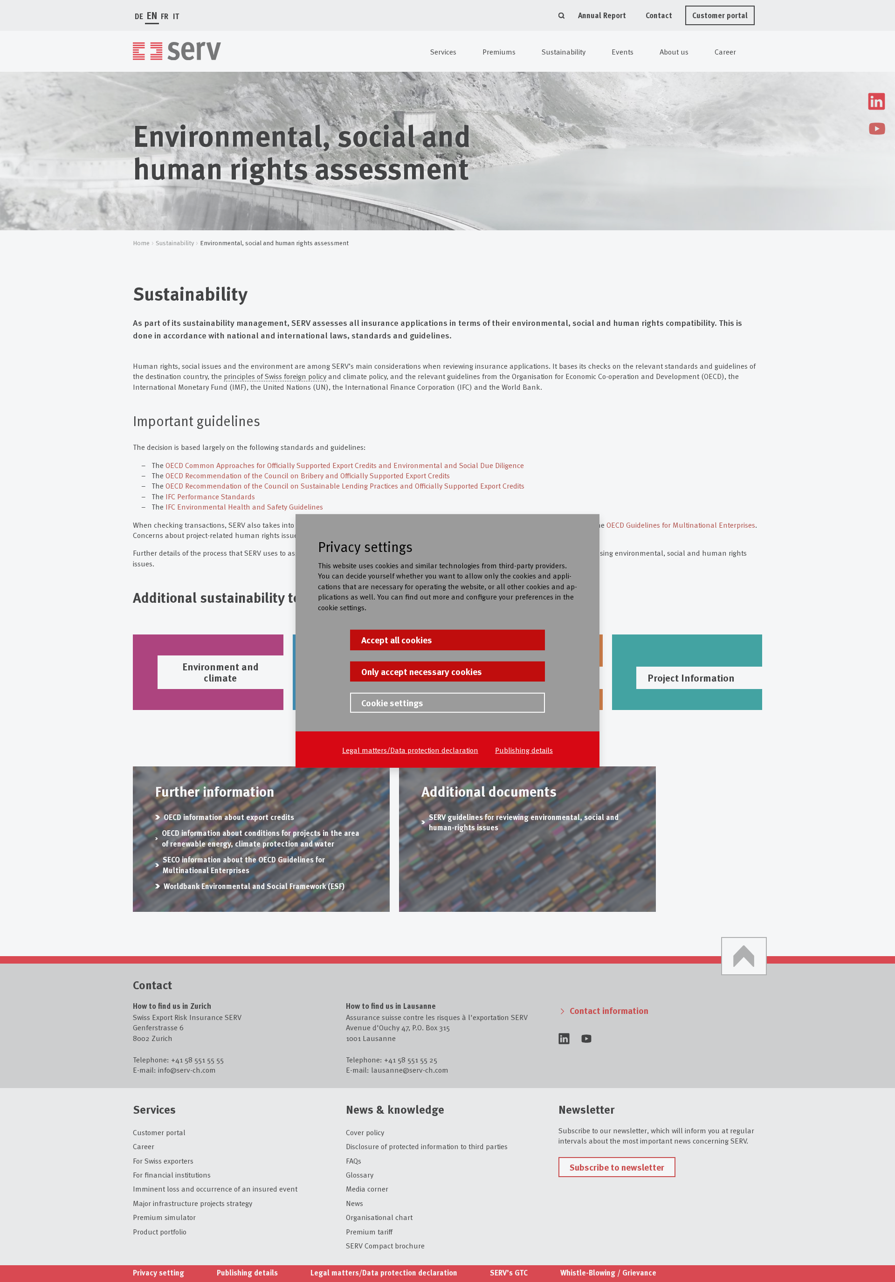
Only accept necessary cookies (421, 670)
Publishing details (524, 749)
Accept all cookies (396, 639)
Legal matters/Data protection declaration (410, 749)
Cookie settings (392, 702)
